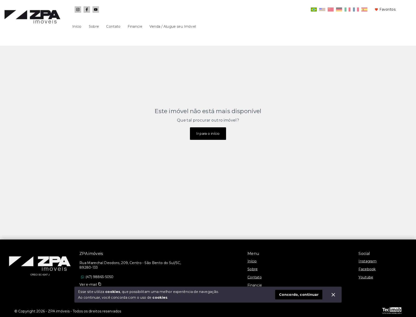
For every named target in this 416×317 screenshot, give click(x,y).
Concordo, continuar (298, 294)
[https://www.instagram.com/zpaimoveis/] (78, 9)
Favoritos (387, 9)
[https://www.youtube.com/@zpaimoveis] (95, 9)
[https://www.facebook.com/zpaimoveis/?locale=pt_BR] (87, 9)
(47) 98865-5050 (99, 277)
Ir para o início (208, 133)
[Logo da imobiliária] (39, 263)
